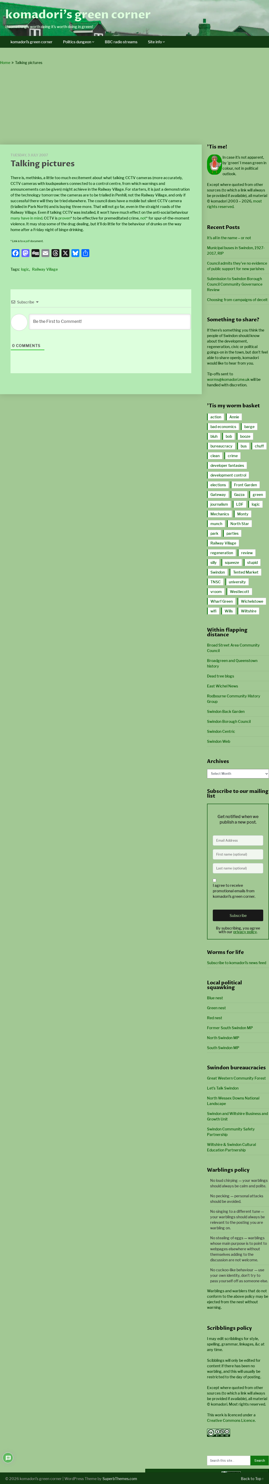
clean (215, 455)
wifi (213, 611)
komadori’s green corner (78, 15)
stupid (252, 562)
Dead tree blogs (220, 676)
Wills (229, 611)
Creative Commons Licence (231, 1420)
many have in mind (26, 218)
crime (233, 455)
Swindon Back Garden (226, 711)
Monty (243, 514)
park (214, 533)
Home (5, 62)
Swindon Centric (221, 731)
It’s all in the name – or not (229, 238)
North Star (239, 523)
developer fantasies (227, 465)
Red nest (214, 1018)
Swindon (217, 572)
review (247, 553)
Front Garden (245, 485)
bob (229, 436)
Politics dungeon (77, 42)
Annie (234, 417)
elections (218, 485)
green (258, 494)
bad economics (223, 426)
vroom (216, 591)
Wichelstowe (252, 601)
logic (25, 269)
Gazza (239, 494)
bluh (214, 436)
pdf (27, 241)
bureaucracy (221, 446)
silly (213, 562)
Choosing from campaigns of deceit (237, 299)
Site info (155, 42)
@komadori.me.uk (228, 379)
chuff (259, 446)
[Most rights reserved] (218, 1435)
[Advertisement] (134, 105)
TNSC (215, 582)
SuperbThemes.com (119, 1478)
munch (216, 523)
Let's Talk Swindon (223, 1088)
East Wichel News (222, 686)
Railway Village (45, 269)
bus (244, 446)
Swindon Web (218, 741)
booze (245, 436)
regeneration (221, 553)
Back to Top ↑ (252, 1478)
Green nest (216, 1008)
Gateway (218, 494)
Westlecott (239, 591)
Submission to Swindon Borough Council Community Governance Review (234, 284)
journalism (219, 504)
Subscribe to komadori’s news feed (236, 962)
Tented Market (245, 572)
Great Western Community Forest (236, 1078)
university (237, 582)
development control (228, 475)
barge (249, 426)
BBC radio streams (121, 42)
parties (232, 533)
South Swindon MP (223, 1047)
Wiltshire (248, 611)
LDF (240, 504)
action (215, 417)
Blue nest (215, 998)
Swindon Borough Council (229, 721)
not (143, 218)
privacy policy (245, 932)
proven (64, 218)
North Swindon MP (223, 1037)
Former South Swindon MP (230, 1028)
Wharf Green (221, 601)
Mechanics (219, 514)
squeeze (232, 562)
